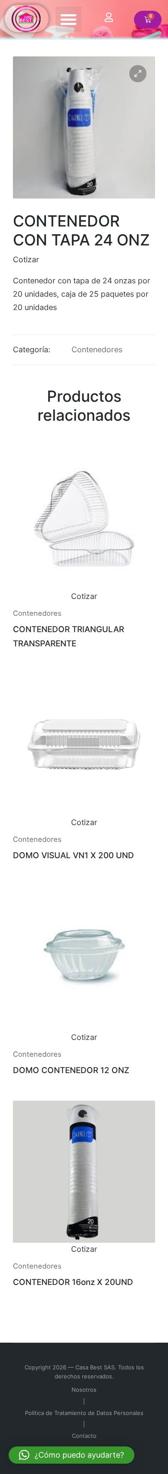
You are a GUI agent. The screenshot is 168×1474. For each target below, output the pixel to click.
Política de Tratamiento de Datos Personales (84, 1412)
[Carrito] (148, 19)
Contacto (84, 1435)
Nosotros (84, 1389)
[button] (68, 19)
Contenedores (97, 349)
